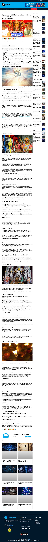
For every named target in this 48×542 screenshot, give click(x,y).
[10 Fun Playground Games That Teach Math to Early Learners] (43, 115)
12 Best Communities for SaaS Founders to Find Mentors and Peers (37, 86)
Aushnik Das (12, 524)
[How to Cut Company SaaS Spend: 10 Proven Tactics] (43, 82)
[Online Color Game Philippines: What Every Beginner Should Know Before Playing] (43, 61)
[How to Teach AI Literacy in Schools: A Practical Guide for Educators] (43, 111)
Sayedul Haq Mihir (11, 525)
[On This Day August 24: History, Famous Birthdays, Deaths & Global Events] (43, 20)
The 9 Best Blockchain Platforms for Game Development (36, 76)
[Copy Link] (11, 38)
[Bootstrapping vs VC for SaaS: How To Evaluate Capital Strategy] (43, 89)
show (13, 45)
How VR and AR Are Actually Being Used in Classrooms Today (37, 55)
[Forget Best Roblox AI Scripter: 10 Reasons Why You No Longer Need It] (43, 72)
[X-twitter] (39, 0)
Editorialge (29, 539)
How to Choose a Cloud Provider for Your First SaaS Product (36, 133)
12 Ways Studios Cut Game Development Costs (36, 65)
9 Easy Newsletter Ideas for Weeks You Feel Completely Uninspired (36, 97)
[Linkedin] (41, 0)
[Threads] (43, 0)
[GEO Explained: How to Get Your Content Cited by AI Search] (43, 28)
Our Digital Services (23, 529)
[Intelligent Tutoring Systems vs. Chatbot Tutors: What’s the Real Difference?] (43, 107)
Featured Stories (5, 19)
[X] (4, 38)
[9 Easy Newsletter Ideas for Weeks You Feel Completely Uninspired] (43, 97)
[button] (45, 9)
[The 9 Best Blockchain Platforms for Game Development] (43, 75)
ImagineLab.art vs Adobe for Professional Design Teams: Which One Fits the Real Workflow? (8, 505)
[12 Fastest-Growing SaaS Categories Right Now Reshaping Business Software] (43, 17)
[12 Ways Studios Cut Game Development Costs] (43, 65)
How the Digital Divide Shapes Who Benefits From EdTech (37, 118)
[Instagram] (42, 0)
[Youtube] (29, 528)
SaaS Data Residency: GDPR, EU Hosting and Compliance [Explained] (9, 483)
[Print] (13, 38)
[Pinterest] (40, 0)
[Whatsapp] (9, 38)
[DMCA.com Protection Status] (9, 531)
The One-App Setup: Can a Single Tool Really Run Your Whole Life (36, 140)
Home (3, 11)
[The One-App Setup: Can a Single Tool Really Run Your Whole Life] (43, 140)
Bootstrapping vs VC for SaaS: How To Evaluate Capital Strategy (37, 90)
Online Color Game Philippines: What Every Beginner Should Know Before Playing (37, 61)
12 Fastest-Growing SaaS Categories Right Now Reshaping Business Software (9, 461)
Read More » (4, 463)
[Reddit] (5, 38)
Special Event (9, 11)
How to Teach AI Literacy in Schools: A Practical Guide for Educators (37, 112)
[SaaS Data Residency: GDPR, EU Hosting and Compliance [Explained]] (43, 24)
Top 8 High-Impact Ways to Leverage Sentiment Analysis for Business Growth (37, 94)
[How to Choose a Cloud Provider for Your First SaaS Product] (43, 133)
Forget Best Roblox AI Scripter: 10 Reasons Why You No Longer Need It (37, 72)
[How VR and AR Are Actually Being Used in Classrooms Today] (43, 55)
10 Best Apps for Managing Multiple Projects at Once (36, 137)
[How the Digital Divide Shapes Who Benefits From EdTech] (43, 118)
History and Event (6, 11)
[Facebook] (38, 0)
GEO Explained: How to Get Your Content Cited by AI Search (25, 483)
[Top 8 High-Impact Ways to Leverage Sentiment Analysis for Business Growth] (43, 93)
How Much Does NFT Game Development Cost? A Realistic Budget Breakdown (37, 68)
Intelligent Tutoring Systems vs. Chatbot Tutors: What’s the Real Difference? (37, 108)
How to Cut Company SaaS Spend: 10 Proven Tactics (36, 82)
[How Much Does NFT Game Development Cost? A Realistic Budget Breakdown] (43, 68)
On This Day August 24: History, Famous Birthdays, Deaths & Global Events (24, 461)
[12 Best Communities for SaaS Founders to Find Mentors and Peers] (43, 85)
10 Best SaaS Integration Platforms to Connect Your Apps (24, 505)
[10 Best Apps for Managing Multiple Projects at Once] (43, 137)
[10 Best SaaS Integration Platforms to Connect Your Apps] (43, 51)
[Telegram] (15, 38)
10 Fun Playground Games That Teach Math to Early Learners (37, 115)
